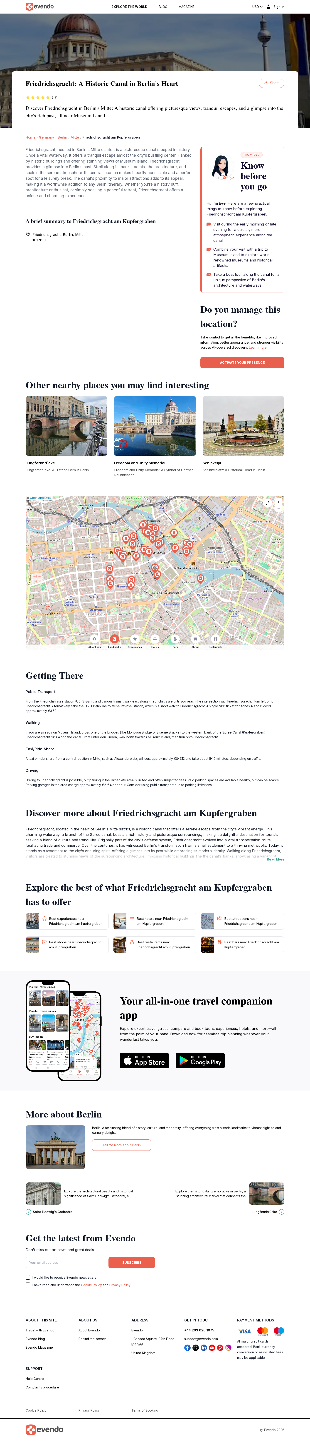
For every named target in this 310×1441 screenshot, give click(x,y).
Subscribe (131, 1262)
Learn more (258, 347)
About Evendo (89, 1330)
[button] (155, 568)
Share (275, 83)
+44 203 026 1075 (199, 1330)
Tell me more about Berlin (121, 1145)
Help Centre (35, 1379)
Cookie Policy (91, 1285)
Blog (163, 6)
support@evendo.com (201, 1339)
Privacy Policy (119, 1285)
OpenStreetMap (41, 497)
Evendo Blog (35, 1339)
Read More (275, 859)
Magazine (186, 6)
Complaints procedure (42, 1387)
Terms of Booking (144, 1410)
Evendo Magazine (39, 1347)
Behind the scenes (92, 1339)
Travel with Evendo (40, 1330)
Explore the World (129, 6)
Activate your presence (242, 362)
